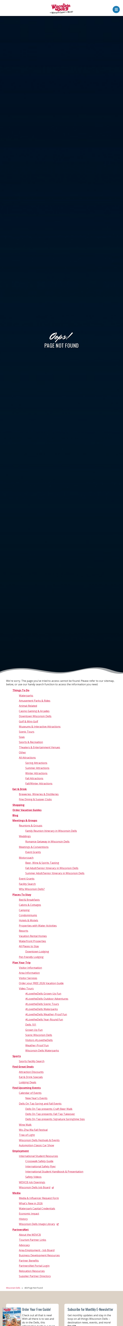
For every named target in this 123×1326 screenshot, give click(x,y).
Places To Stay (21, 894)
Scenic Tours (26, 731)
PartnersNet (20, 1229)
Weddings (25, 836)
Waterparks (26, 695)
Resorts (23, 931)
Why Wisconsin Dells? (32, 889)
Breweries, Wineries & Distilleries (39, 794)
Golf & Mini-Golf (28, 721)
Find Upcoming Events (26, 1088)
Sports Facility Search (31, 1061)
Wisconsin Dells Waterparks (42, 1050)
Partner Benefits (29, 1260)
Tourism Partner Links (32, 1240)
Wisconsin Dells (13, 1288)
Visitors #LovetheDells (39, 1040)
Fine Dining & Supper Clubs (35, 799)
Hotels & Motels (28, 920)
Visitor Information (30, 967)
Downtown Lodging (37, 951)
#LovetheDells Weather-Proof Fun (46, 1014)
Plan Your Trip (21, 962)
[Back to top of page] (116, 1318)
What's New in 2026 (31, 1203)
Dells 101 (30, 1024)
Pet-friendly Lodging (31, 957)
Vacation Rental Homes (33, 936)
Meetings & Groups (24, 820)
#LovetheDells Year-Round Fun (44, 1019)
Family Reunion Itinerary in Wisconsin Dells (51, 831)
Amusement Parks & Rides (34, 700)
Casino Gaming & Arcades (34, 711)
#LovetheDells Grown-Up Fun (43, 993)
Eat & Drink (19, 789)
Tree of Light (27, 1135)
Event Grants (33, 852)
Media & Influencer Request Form (39, 1198)
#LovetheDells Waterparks (41, 1009)
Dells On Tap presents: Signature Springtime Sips (55, 1119)
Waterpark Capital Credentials (37, 1208)
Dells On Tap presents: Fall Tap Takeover (50, 1114)
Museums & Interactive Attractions (40, 726)
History (23, 1219)
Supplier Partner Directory (35, 1276)
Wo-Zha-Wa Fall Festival (33, 1130)
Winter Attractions (36, 773)
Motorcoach (26, 857)
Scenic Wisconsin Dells (38, 1035)
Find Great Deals (23, 1066)
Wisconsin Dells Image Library (37, 1224)
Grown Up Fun (34, 1030)
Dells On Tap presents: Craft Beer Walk (48, 1109)
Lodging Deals (27, 1082)
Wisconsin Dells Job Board (34, 1187)
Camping (24, 910)
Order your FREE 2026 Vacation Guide (41, 983)
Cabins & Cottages (30, 905)
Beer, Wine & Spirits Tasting (42, 863)
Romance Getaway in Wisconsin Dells (47, 841)
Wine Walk (25, 1124)
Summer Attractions (37, 768)
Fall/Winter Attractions (38, 783)
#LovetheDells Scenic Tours (42, 1004)
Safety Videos (33, 1177)
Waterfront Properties (32, 941)
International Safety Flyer (40, 1166)
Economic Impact (29, 1213)
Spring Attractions (36, 763)
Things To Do (20, 690)
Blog (15, 815)
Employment (20, 1151)
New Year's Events (36, 1098)
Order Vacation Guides (26, 810)
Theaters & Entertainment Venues (39, 747)
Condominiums (28, 915)
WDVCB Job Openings (32, 1182)
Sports (16, 1056)
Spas (22, 737)
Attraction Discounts (31, 1072)
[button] (116, 8)
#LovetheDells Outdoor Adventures (46, 998)
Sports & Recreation (31, 742)
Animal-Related (28, 706)
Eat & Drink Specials (31, 1077)
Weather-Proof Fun (37, 1045)
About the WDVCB (30, 1234)
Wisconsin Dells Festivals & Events (39, 1140)
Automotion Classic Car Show (36, 1145)
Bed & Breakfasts (29, 899)
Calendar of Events (30, 1093)
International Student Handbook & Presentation (54, 1171)
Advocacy (24, 1245)
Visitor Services (28, 978)
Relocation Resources (32, 1271)
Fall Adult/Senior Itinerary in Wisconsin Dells (51, 868)
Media (16, 1193)
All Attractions (27, 757)
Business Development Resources (39, 1255)
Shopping (18, 805)
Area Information (29, 973)
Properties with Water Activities (38, 925)
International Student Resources (38, 1156)
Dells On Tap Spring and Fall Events (40, 1103)
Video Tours (26, 988)
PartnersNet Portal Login (34, 1265)
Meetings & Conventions (34, 847)
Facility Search (27, 884)
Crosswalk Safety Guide (39, 1161)
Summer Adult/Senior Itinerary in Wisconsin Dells (54, 873)
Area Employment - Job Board (36, 1250)
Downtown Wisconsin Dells (35, 716)
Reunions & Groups (30, 825)
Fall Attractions (34, 778)
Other (22, 752)
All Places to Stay (29, 946)
